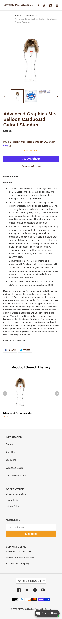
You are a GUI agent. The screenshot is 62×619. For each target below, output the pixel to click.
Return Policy (12, 500)
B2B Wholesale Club (16, 475)
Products (30, 15)
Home (18, 15)
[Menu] (57, 5)
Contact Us (11, 460)
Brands (9, 444)
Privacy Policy (12, 506)
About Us (10, 452)
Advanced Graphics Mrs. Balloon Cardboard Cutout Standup (18, 413)
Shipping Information (16, 494)
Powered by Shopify (42, 609)
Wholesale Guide (14, 468)
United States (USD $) (30, 581)
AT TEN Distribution (26, 609)
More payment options (31, 166)
